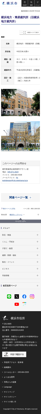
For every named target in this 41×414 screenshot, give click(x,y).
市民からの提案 (10, 382)
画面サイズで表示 (33, 32)
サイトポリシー (10, 397)
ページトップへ (20, 221)
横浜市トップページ (16, 214)
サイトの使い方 (10, 402)
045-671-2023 (13, 172)
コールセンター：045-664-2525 (16, 372)
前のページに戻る (9, 208)
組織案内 (7, 367)
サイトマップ (9, 392)
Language (8, 387)
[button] (24, 3)
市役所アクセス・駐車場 (13, 362)
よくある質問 (9, 377)
